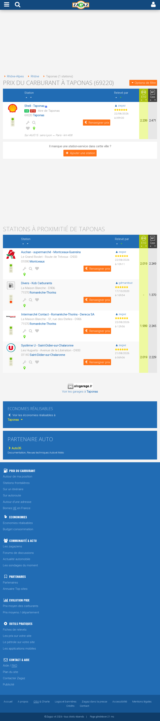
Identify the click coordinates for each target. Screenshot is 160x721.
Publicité (8, 684)
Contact (84, 705)
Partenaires (10, 582)
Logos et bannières (65, 701)
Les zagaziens (12, 546)
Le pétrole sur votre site (19, 642)
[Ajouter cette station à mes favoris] (27, 128)
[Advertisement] (80, 42)
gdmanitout (125, 282)
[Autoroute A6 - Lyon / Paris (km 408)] (47, 106)
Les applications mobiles (19, 648)
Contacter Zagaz (14, 678)
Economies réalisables (18, 523)
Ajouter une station (82, 153)
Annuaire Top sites (15, 589)
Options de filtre (145, 83)
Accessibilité (119, 701)
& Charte (42, 701)
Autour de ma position (17, 476)
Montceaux (37, 261)
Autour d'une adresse (17, 502)
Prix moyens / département (21, 612)
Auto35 (16, 448)
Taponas (38, 115)
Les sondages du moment (20, 565)
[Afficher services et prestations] (27, 122)
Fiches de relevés (15, 629)
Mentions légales (142, 701)
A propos (23, 701)
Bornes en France (16, 508)
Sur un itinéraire (13, 489)
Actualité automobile (16, 559)
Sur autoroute (12, 495)
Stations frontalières (16, 483)
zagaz (121, 105)
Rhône (35, 76)
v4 (55, 716)
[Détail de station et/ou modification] (33, 122)
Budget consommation (18, 529)
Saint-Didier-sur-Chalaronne (47, 355)
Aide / (10, 665)
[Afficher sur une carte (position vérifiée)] (33, 128)
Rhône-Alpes (15, 76)
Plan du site (10, 672)
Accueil (8, 701)
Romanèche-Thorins (43, 292)
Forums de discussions (18, 553)
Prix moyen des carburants (20, 606)
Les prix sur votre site (17, 636)
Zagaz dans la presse (94, 701)
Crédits (70, 705)
